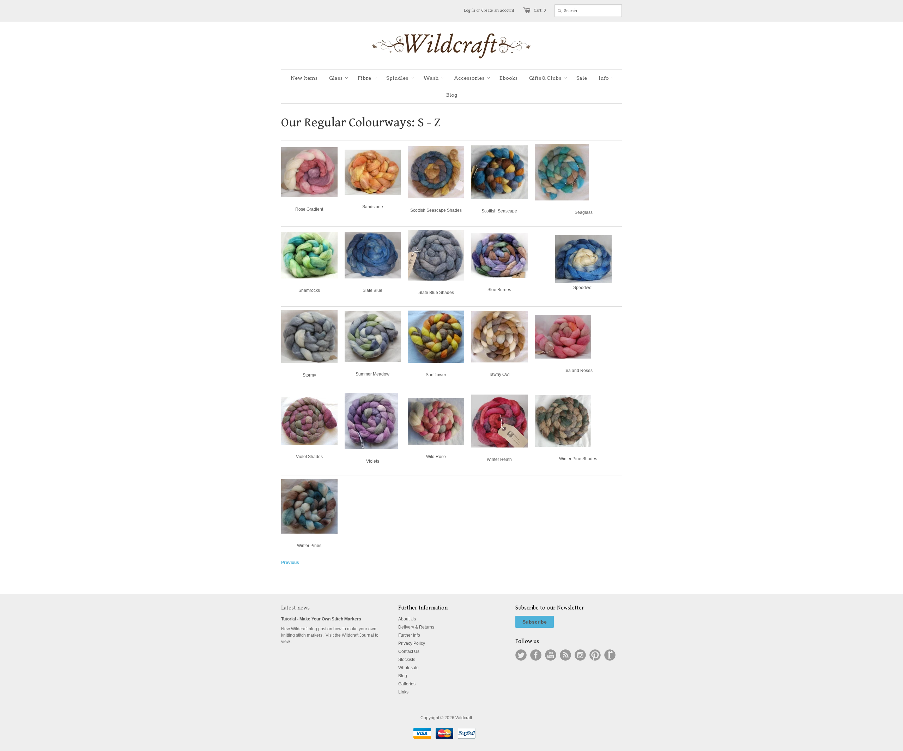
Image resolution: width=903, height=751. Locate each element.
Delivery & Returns (416, 627)
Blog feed (565, 655)
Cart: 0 (540, 10)
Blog (451, 95)
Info (604, 78)
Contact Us (408, 651)
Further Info (409, 635)
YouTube (550, 655)
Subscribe (534, 622)
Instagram (580, 655)
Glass (336, 78)
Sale (581, 78)
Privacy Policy (411, 643)
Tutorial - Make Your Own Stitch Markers (321, 619)
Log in (469, 10)
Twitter (521, 655)
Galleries (407, 683)
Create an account (497, 10)
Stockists (406, 659)
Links (403, 692)
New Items (304, 78)
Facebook (535, 655)
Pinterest (595, 655)
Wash (431, 78)
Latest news (295, 608)
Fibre (364, 78)
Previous (290, 562)
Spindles (397, 78)
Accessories (469, 78)
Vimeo (610, 655)
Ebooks (508, 78)
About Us (407, 619)
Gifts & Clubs (545, 78)
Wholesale (408, 667)
